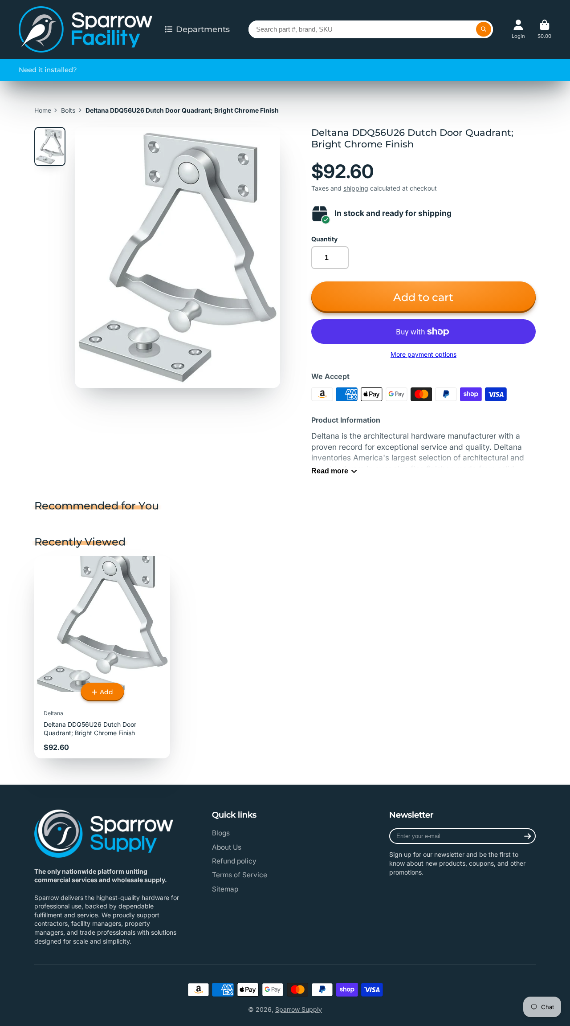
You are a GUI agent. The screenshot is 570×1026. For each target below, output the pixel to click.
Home (42, 110)
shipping (355, 188)
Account (518, 29)
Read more (329, 471)
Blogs (221, 833)
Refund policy (234, 861)
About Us (226, 847)
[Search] (483, 29)
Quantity (324, 239)
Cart (544, 29)
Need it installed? (48, 69)
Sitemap (225, 889)
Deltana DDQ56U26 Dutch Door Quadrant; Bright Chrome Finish (102, 657)
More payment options (423, 354)
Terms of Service (239, 875)
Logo (85, 29)
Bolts (68, 110)
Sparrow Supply (298, 1009)
